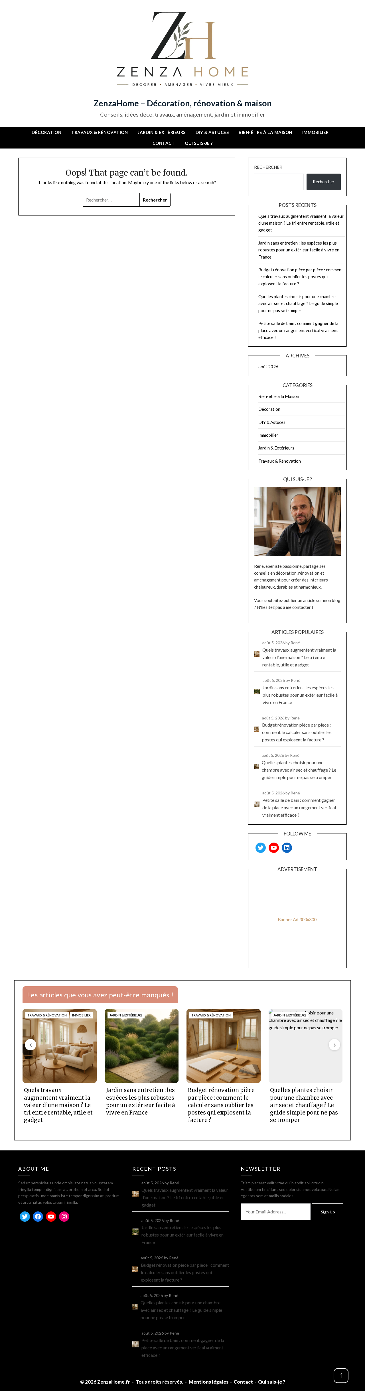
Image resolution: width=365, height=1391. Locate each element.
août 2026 (268, 366)
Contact (164, 143)
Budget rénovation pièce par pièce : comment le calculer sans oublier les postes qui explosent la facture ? (300, 276)
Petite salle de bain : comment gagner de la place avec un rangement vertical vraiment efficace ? (298, 330)
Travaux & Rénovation (99, 132)
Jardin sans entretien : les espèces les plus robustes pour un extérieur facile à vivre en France (298, 249)
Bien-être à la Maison (265, 132)
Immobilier (315, 132)
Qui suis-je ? (199, 143)
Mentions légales (208, 1382)
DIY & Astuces (212, 132)
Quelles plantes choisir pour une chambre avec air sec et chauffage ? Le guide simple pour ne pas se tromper (298, 303)
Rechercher (268, 167)
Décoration (46, 132)
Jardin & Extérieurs (162, 132)
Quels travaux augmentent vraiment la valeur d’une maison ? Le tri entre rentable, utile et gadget (301, 223)
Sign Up (328, 1211)
